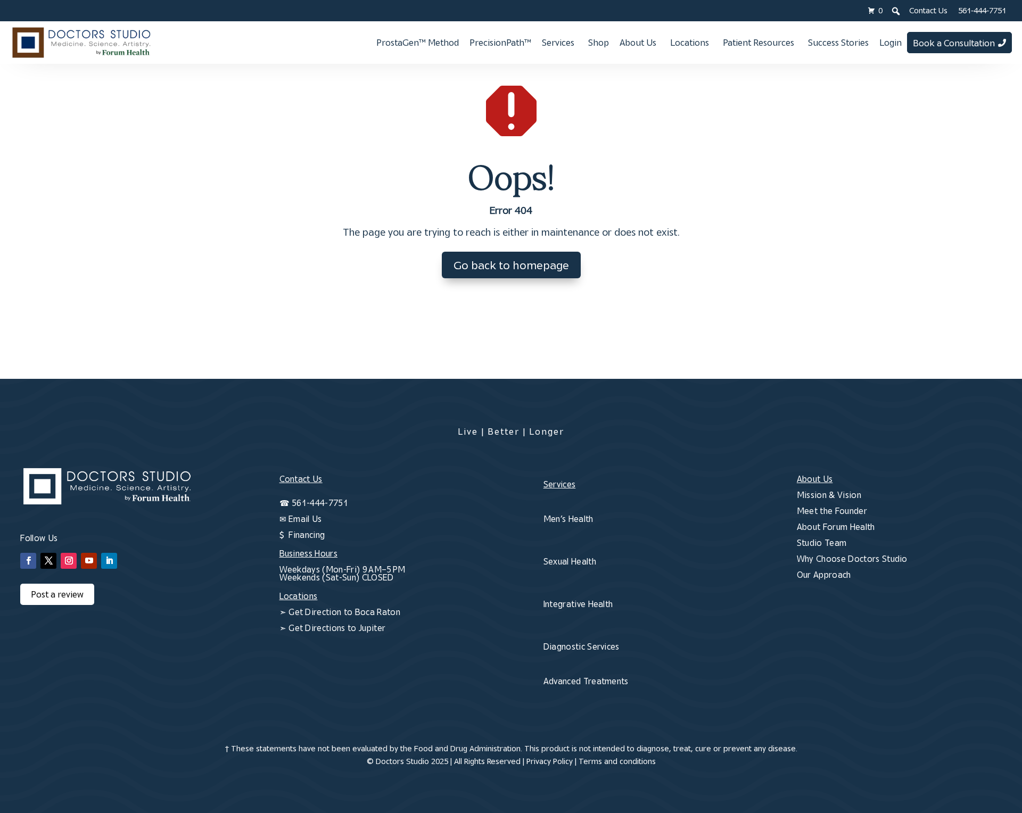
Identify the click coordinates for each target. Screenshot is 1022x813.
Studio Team (822, 542)
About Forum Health (836, 527)
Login (890, 42)
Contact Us (928, 10)
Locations (689, 42)
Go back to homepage (511, 265)
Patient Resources (758, 42)
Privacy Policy (549, 761)
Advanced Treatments (586, 681)
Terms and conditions (617, 761)
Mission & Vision (829, 495)
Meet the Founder (832, 511)
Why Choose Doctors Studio (852, 558)
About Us (638, 42)
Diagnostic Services (581, 646)
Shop (598, 42)
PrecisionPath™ (500, 42)
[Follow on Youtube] (89, 561)
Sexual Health (569, 561)
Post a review (57, 594)
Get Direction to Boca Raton (344, 612)
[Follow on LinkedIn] (109, 561)
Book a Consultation (954, 43)
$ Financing (302, 535)
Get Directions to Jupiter (337, 628)
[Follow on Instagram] (69, 561)
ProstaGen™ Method (417, 42)
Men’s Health (568, 519)
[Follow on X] (48, 561)
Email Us (305, 519)
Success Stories (838, 42)
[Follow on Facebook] (28, 561)
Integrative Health (578, 604)
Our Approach (824, 574)
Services (558, 42)
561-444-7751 (982, 10)
